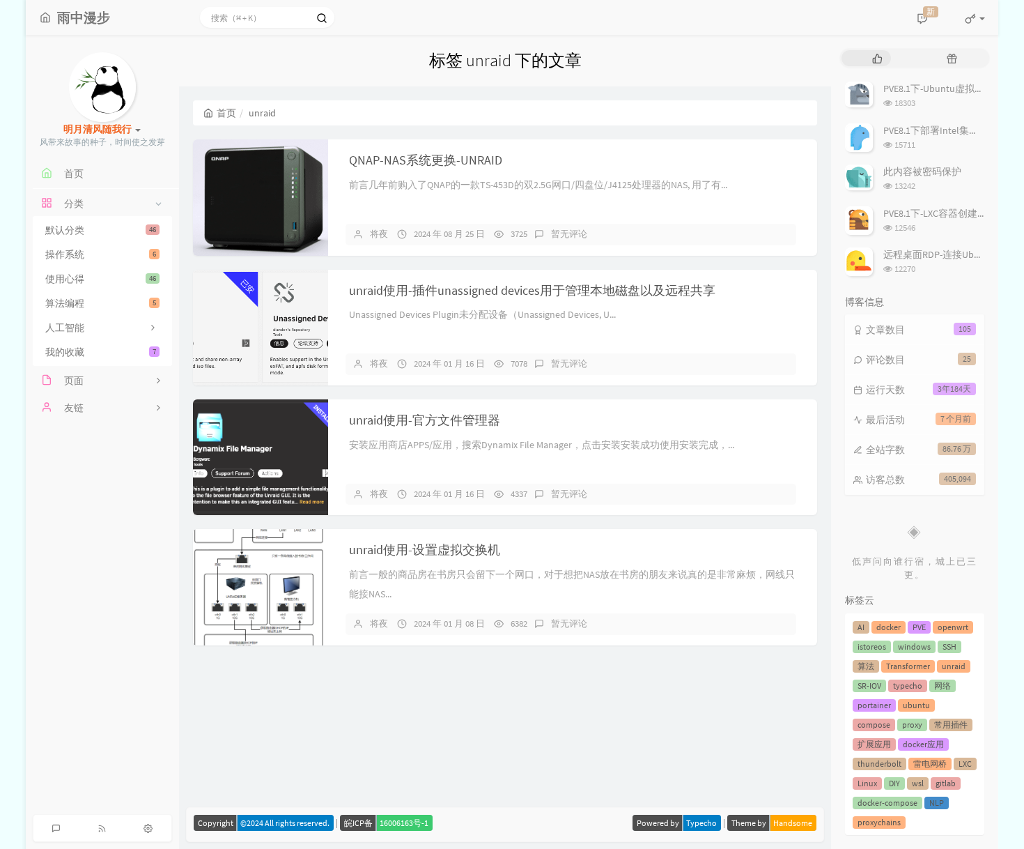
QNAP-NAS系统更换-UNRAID (425, 160)
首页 (226, 113)
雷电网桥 (930, 763)
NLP (936, 802)
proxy (912, 724)
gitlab (946, 783)
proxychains (879, 822)
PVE (919, 627)
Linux (867, 783)
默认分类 (100, 230)
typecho (907, 685)
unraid (953, 666)
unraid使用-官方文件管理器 (424, 420)
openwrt (953, 627)
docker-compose (887, 802)
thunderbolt (879, 763)
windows (914, 646)
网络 (942, 685)
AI (861, 627)
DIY (894, 783)
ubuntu (916, 705)
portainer (874, 705)
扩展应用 (874, 744)
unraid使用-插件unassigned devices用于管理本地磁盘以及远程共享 (532, 290)
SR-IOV (869, 685)
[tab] (877, 58)
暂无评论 (569, 234)
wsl (918, 783)
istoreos (872, 646)
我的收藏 (100, 352)
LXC (965, 763)
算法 (866, 666)
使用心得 (100, 279)
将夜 (379, 234)
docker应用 (923, 744)
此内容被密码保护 (922, 171)
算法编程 (100, 303)
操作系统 (100, 254)
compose (874, 724)
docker (888, 627)
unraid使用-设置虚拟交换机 (424, 550)
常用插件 (951, 724)
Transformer (908, 666)
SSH (949, 646)
